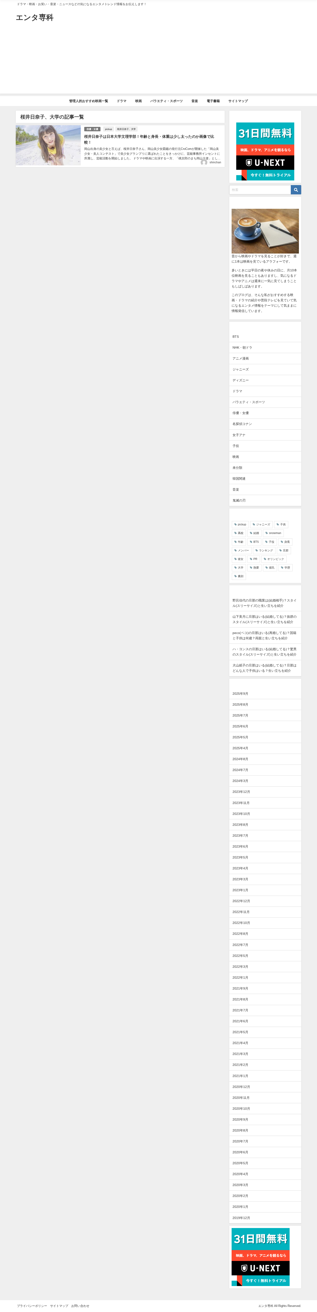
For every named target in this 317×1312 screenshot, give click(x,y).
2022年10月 (241, 922)
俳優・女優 (92, 129)
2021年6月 (240, 1021)
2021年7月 (240, 1010)
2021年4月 (240, 1043)
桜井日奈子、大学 (126, 129)
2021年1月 (240, 1075)
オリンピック (275, 559)
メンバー (243, 550)
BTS (236, 336)
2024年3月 (240, 780)
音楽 (194, 101)
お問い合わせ (80, 1305)
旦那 (285, 550)
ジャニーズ (241, 369)
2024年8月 (240, 759)
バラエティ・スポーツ (166, 101)
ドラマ (121, 101)
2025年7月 (240, 715)
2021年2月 (240, 1064)
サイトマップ (238, 101)
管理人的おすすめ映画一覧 (88, 101)
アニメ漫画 (241, 358)
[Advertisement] (158, 61)
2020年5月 (240, 1163)
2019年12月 (241, 1217)
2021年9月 (240, 988)
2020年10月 (241, 1108)
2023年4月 (240, 868)
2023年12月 (241, 791)
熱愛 (256, 567)
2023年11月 (241, 802)
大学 (240, 567)
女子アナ (239, 435)
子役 (236, 445)
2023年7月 (240, 835)
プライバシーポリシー (32, 1305)
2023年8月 (240, 824)
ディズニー (241, 380)
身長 (287, 541)
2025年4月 (240, 748)
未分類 (237, 467)
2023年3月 (240, 879)
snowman (275, 533)
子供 (283, 524)
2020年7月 (240, 1141)
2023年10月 (241, 813)
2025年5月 (240, 737)
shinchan (215, 162)
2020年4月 (240, 1174)
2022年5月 (240, 955)
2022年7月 (240, 944)
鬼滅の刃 (239, 500)
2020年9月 (240, 1119)
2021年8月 (240, 999)
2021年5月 (240, 1032)
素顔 (240, 576)
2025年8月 (240, 704)
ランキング (266, 550)
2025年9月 (240, 693)
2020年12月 (241, 1086)
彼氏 (272, 567)
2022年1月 (240, 977)
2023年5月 (240, 857)
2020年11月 (241, 1097)
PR (255, 559)
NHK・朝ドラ (242, 347)
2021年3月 (240, 1053)
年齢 (240, 541)
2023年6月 (240, 846)
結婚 (256, 533)
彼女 (240, 559)
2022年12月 (241, 901)
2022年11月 (241, 911)
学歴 (287, 567)
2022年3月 (240, 966)
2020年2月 (240, 1195)
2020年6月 (240, 1152)
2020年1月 (240, 1206)
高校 (240, 533)
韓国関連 (239, 478)
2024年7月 (240, 770)
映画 (138, 101)
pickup (108, 129)
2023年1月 (240, 890)
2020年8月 (240, 1130)
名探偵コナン (242, 423)
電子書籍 (213, 101)
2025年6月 (240, 726)
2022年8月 (240, 933)
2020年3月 (240, 1185)
